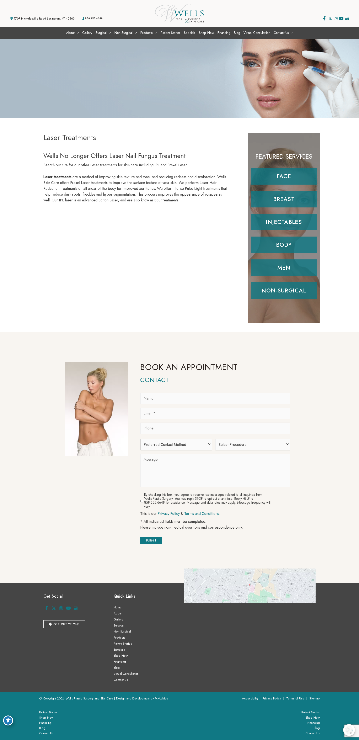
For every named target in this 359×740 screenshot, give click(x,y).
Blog (117, 667)
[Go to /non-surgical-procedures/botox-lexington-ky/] (284, 222)
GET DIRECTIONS (66, 624)
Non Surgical (122, 631)
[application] (77, 32)
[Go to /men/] (284, 267)
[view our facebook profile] (324, 18)
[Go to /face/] (284, 176)
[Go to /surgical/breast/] (284, 199)
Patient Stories (123, 643)
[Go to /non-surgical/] (284, 290)
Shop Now (121, 655)
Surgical (119, 625)
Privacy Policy (169, 513)
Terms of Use (295, 698)
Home (118, 607)
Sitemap (314, 698)
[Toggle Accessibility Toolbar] (8, 720)
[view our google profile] (347, 18)
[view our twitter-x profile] (330, 18)
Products (119, 637)
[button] (64, 624)
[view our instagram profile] (335, 18)
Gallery (118, 619)
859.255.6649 (94, 18)
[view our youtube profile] (341, 18)
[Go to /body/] (284, 245)
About (118, 613)
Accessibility (250, 698)
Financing (120, 661)
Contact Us (121, 679)
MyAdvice (161, 698)
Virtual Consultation (126, 673)
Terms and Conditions (201, 513)
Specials (119, 649)
